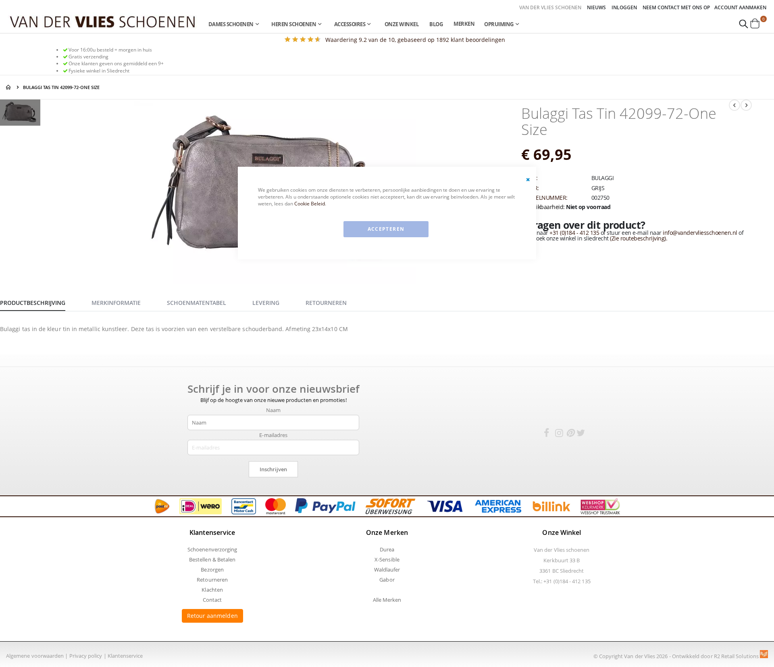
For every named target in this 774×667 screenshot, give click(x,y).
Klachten (212, 589)
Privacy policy (85, 655)
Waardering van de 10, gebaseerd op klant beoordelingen (415, 40)
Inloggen (624, 7)
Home (9, 87)
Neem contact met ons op (676, 7)
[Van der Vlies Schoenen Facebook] (546, 434)
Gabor (386, 579)
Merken (464, 23)
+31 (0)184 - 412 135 (574, 232)
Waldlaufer (387, 569)
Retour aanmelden (212, 615)
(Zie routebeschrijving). (638, 238)
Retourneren (212, 579)
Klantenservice (125, 655)
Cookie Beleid (309, 203)
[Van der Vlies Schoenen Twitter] (581, 434)
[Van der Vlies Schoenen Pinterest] (570, 434)
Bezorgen (212, 569)
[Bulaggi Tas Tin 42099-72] (20, 113)
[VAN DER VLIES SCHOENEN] (102, 21)
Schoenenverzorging (212, 549)
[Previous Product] (734, 105)
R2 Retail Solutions (737, 656)
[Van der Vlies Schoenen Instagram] (559, 434)
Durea (387, 549)
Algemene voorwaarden (35, 655)
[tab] (38, 302)
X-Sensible (387, 559)
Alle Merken (387, 599)
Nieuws (596, 7)
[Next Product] (746, 105)
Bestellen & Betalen (212, 559)
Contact (212, 599)
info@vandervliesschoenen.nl (700, 232)
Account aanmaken (740, 7)
